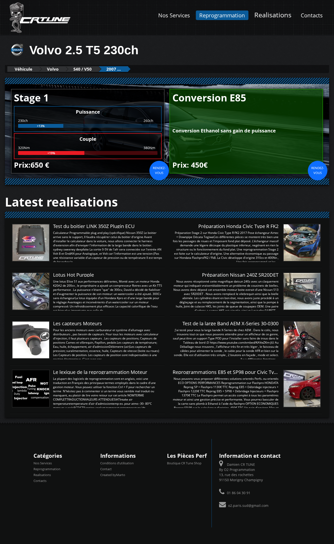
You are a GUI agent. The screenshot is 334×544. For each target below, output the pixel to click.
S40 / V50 (82, 69)
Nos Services (174, 15)
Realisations (272, 14)
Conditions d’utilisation (117, 463)
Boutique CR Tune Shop (184, 463)
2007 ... (113, 69)
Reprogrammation (222, 15)
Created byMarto (112, 475)
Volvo (53, 69)
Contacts (312, 15)
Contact (106, 469)
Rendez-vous (159, 170)
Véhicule (23, 69)
